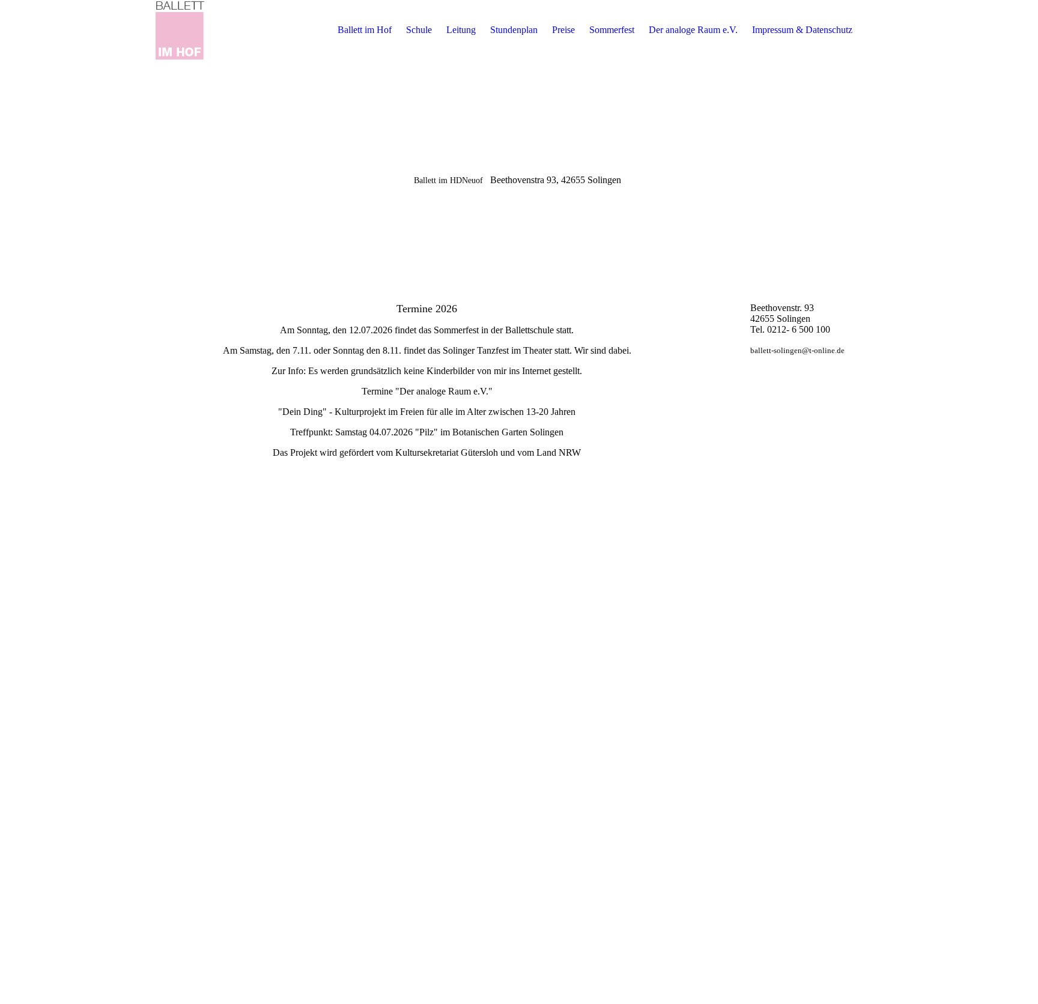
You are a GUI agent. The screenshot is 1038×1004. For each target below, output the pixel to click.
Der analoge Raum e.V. (693, 30)
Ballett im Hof (365, 30)
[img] (179, 30)
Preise (563, 30)
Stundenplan (514, 30)
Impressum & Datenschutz (802, 30)
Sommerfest (611, 30)
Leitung (461, 30)
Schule (419, 30)
